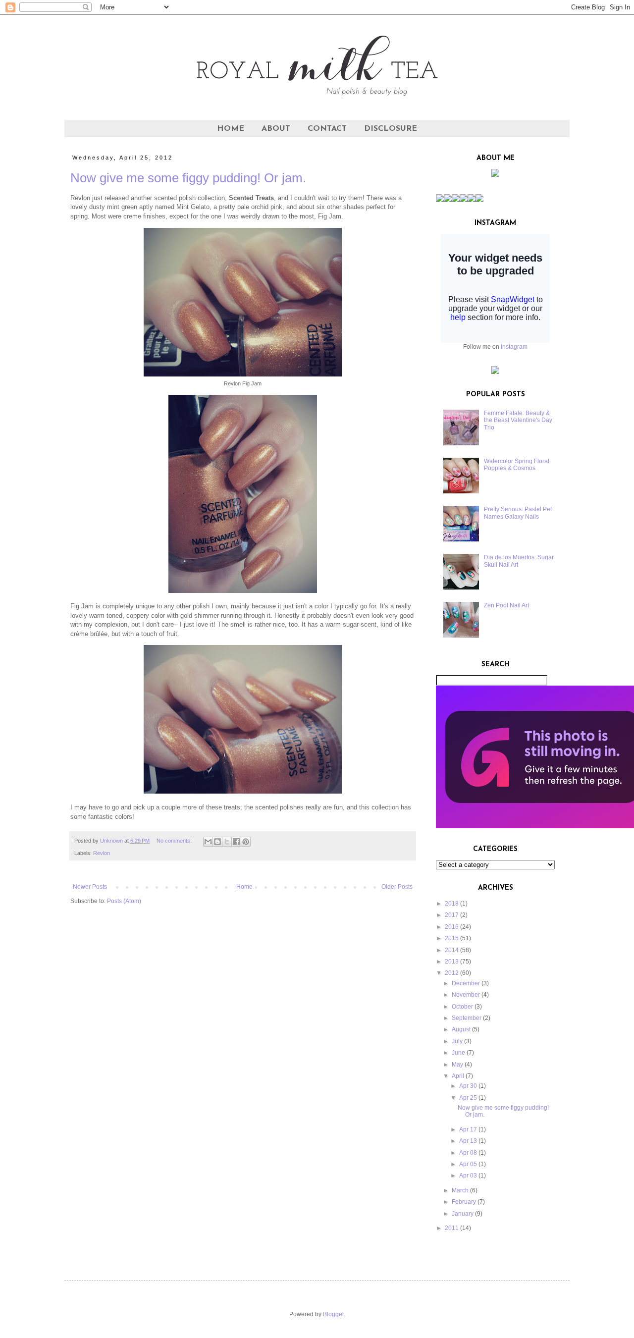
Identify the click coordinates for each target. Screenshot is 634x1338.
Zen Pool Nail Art (506, 605)
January (463, 1213)
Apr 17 (468, 1129)
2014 (452, 950)
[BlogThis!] (217, 842)
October (462, 1006)
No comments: (175, 841)
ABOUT (276, 129)
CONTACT (327, 129)
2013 (452, 961)
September (466, 1018)
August (461, 1029)
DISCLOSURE (390, 129)
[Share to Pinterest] (246, 842)
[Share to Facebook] (236, 842)
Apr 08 (468, 1152)
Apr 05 (468, 1164)
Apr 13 (468, 1140)
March (460, 1190)
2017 (452, 914)
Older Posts (397, 886)
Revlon (101, 853)
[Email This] (208, 842)
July (457, 1041)
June (458, 1052)
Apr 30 (468, 1085)
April (458, 1075)
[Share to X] (227, 842)
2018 (452, 903)
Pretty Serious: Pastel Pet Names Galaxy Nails (518, 513)
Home (244, 886)
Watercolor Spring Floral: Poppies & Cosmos (517, 465)
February (464, 1201)
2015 (452, 938)
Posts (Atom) (124, 901)
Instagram (514, 346)
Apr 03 (468, 1175)
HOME (230, 129)
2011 (452, 1228)
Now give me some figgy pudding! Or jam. (188, 177)
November (466, 994)
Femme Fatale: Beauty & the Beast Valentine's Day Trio (518, 420)
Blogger (333, 1314)
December (466, 983)
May (457, 1064)
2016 (452, 926)
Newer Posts (90, 886)
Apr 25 (468, 1097)
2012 (452, 972)
